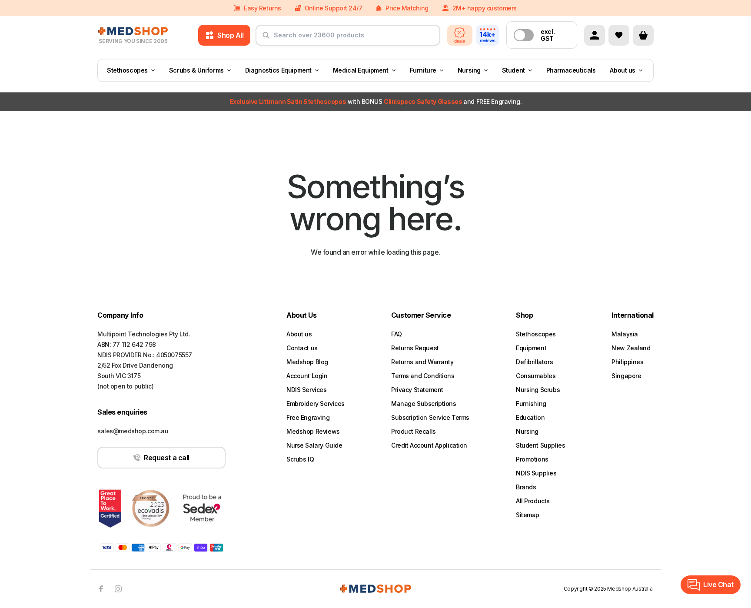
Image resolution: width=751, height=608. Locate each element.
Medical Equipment (361, 70)
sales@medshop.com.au (133, 431)
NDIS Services (306, 389)
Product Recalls (413, 431)
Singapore (626, 375)
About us (622, 70)
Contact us (302, 348)
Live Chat (718, 584)
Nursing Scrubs (538, 389)
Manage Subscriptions (423, 403)
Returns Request (415, 348)
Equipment (531, 348)
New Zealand (630, 348)
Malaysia (624, 334)
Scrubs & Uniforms (196, 70)
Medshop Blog (307, 361)
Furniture (423, 70)
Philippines (627, 361)
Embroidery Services (315, 403)
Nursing (469, 70)
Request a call (166, 457)
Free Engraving (307, 417)
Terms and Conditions (423, 375)
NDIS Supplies (536, 473)
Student (513, 70)
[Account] (594, 35)
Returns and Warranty (422, 361)
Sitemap (527, 514)
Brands (526, 487)
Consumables (535, 375)
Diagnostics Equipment (278, 70)
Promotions (532, 459)
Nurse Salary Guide (314, 445)
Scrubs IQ (300, 459)
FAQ (396, 334)
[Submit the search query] (266, 38)
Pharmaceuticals (571, 70)
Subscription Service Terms (430, 417)
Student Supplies (540, 445)
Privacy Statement (417, 389)
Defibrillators (534, 361)
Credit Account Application (429, 445)
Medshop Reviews (313, 431)
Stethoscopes (127, 70)
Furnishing (531, 403)
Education (530, 417)
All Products (533, 501)
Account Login (307, 375)
